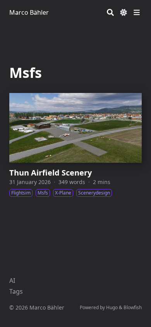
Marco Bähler (29, 12)
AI (12, 280)
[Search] (110, 12)
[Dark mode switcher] (123, 12)
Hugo (112, 307)
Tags (16, 291)
